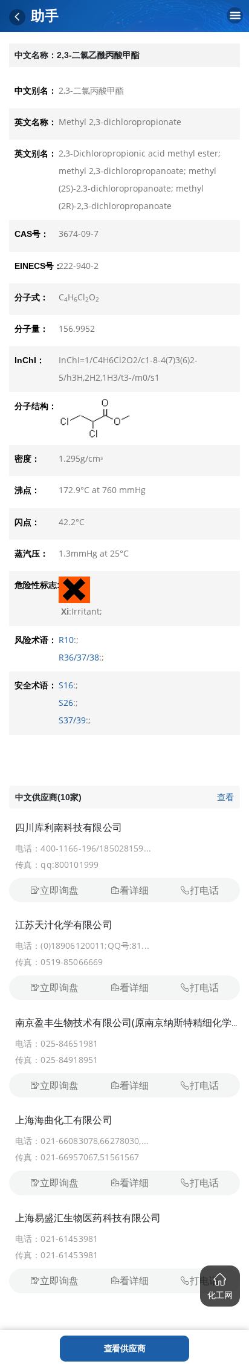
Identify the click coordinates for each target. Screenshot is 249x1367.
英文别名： (36, 153)
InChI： (30, 360)
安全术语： (36, 685)
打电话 (204, 890)
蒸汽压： (31, 553)
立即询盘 (59, 890)
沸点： (27, 490)
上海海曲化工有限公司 (63, 1119)
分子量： (31, 329)
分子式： (31, 297)
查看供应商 (125, 1348)
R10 (66, 639)
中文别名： (36, 90)
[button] (220, 1286)
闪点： (27, 522)
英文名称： (36, 122)
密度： (27, 459)
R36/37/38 (79, 657)
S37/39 (72, 720)
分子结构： (36, 406)
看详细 (134, 890)
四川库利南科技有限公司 (68, 827)
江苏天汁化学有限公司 (63, 924)
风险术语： (36, 640)
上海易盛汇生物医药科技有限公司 (88, 1217)
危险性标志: (37, 585)
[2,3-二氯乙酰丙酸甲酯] (146, 418)
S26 (66, 702)
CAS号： (32, 234)
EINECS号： (37, 266)
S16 (66, 685)
